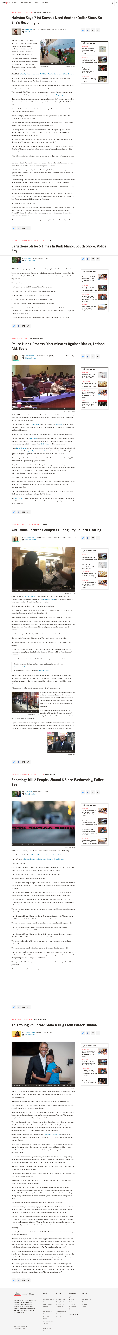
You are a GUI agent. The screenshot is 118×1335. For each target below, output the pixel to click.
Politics (49, 12)
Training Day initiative (52, 1134)
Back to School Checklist (62, 1297)
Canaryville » (86, 1079)
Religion (45, 1319)
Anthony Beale (35, 424)
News (37, 3)
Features (45, 3)
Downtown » (85, 76)
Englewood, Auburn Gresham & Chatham (28, 241)
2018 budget (32, 438)
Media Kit (84, 1309)
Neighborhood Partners (88, 1297)
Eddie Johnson (45, 444)
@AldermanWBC (20, 667)
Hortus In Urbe (60, 1306)
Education (45, 1306)
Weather (45, 1331)
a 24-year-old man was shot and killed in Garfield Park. (48, 855)
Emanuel (24, 448)
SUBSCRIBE (74, 1314)
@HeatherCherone (30, 358)
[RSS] (69, 1309)
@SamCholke (29, 32)
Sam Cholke (28, 29)
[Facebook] (69, 1299)
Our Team (84, 1304)
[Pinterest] (69, 1302)
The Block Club (60, 1304)
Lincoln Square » (87, 381)
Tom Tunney (19, 498)
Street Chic (59, 1314)
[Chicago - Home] (6, 3)
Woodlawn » (85, 372)
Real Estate (46, 1316)
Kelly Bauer (28, 258)
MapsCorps (60, 95)
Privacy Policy (24, 1326)
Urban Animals (47, 1328)
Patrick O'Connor (49, 599)
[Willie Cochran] (61, 741)
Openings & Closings (61, 1311)
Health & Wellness (47, 1311)
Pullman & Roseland (20, 338)
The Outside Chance (61, 1299)
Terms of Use (17, 1326)
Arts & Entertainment (40, 1019)
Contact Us (84, 1302)
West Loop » (85, 46)
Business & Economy (40, 12)
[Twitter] (70, 1297)
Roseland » (85, 57)
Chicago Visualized (61, 1302)
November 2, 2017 (44, 670)
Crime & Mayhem (50, 241)
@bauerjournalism (30, 260)
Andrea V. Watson (29, 1032)
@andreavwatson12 (30, 1034)
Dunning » (85, 304)
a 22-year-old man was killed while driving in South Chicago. (43, 859)
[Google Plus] (69, 1304)
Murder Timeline (60, 1309)
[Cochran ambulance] (25, 701)
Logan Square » (86, 294)
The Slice (58, 1316)
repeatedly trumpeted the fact (37, 451)
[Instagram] (69, 1306)
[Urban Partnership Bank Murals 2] (57, 51)
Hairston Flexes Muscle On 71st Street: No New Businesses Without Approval (47, 74)
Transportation (47, 1326)
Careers (84, 1306)
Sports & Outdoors (48, 1321)
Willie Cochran (30, 596)
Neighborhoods (26, 3)
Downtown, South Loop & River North (27, 524)
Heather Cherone (29, 356)
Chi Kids (45, 1302)
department (59, 424)
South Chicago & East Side (22, 12)
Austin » (84, 400)
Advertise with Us (86, 1299)
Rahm (18, 448)
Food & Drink (46, 1309)
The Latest (46, 1323)
